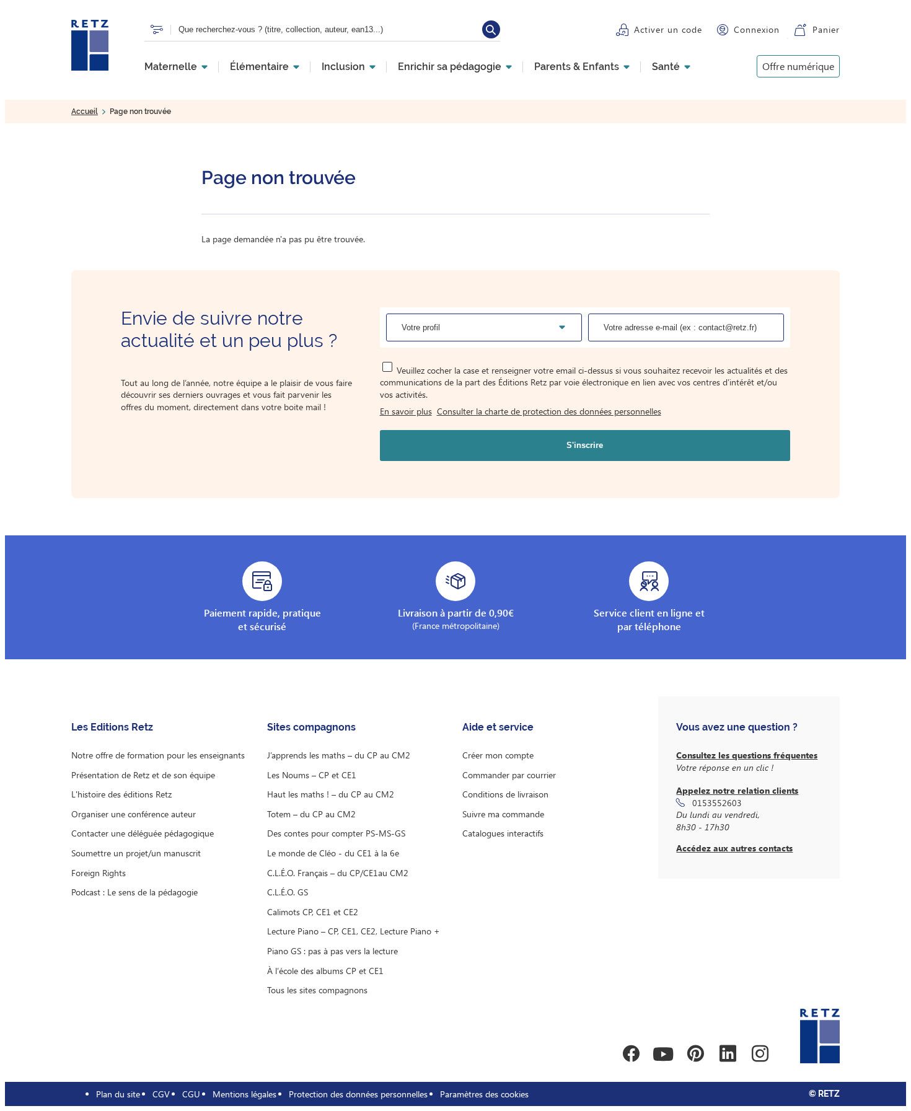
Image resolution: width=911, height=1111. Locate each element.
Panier (826, 29)
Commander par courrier (509, 775)
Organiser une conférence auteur (133, 814)
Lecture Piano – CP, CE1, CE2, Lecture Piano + (353, 931)
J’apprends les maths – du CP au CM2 (338, 755)
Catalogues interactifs (503, 833)
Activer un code (668, 29)
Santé (666, 66)
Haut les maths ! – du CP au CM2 (330, 794)
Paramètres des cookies (484, 1094)
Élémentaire (259, 66)
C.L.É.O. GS (287, 892)
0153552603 (717, 803)
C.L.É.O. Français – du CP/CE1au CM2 (337, 873)
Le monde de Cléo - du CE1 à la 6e (333, 853)
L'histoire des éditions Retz (121, 794)
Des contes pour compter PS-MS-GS (336, 833)
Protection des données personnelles (358, 1094)
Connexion (757, 29)
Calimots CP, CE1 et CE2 (312, 912)
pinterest (695, 1054)
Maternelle (170, 66)
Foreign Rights (98, 873)
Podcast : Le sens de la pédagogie (134, 892)
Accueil (84, 111)
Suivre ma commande (503, 814)
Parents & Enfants (576, 66)
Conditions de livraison (505, 794)
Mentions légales (244, 1094)
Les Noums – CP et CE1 (311, 775)
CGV (161, 1094)
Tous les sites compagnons (317, 990)
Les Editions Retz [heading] (112, 727)
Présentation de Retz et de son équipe (143, 775)
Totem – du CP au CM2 (311, 814)
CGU (191, 1094)
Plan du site (118, 1094)
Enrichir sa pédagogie (449, 66)
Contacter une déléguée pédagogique (142, 833)
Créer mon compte (498, 755)
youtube (663, 1054)
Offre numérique (798, 65)
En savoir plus (406, 411)
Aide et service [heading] (498, 727)
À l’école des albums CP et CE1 (325, 971)
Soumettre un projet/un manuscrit (136, 853)
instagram (759, 1054)
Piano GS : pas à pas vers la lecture (332, 951)
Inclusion (343, 66)
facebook (631, 1054)
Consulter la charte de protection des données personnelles (549, 411)
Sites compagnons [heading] (311, 727)
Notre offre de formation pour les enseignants (158, 755)
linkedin (727, 1054)
